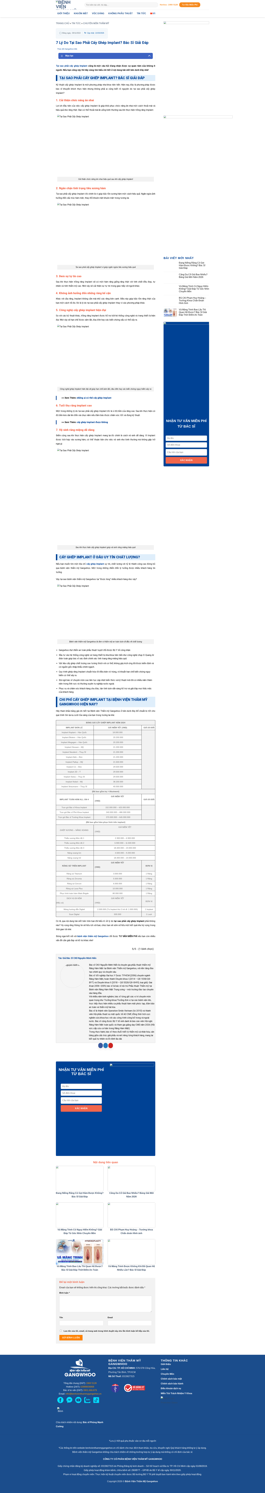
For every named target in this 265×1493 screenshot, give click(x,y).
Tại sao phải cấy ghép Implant (71, 66)
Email (110, 1317)
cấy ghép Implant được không (92, 422)
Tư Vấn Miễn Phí (190, 5)
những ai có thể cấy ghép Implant (94, 398)
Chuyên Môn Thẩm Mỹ (96, 23)
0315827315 (128, 1376)
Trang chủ (62, 23)
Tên (61, 1317)
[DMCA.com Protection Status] (169, 1400)
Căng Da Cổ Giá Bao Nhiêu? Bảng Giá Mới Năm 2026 (193, 275)
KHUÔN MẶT (81, 13)
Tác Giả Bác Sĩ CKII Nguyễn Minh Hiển (77, 958)
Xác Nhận (81, 1108)
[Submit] (155, 4)
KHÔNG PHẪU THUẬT (120, 13)
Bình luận (64, 1293)
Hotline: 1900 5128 (169, 5)
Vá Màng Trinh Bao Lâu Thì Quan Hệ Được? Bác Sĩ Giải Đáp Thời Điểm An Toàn (193, 312)
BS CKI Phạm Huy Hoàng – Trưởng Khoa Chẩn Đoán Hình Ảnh (192, 300)
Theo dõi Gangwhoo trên (67, 49)
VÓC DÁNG (98, 13)
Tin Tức (141, 13)
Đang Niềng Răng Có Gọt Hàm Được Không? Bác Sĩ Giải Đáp (192, 265)
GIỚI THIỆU (63, 13)
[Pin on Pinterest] (110, 1045)
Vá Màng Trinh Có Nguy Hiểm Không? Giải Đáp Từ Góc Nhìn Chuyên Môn (194, 289)
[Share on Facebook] (100, 1045)
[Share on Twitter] (105, 1045)
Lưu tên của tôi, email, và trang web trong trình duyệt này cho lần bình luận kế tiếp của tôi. (107, 1331)
